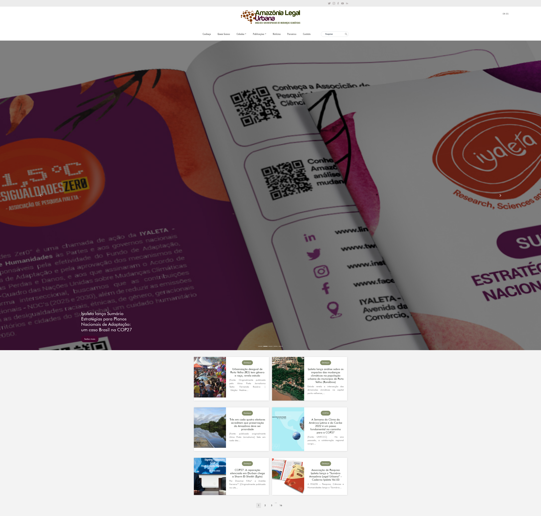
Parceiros (291, 34)
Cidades (240, 34)
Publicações (258, 34)
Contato (307, 34)
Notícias (277, 34)
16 (281, 505)
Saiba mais (89, 339)
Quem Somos (224, 34)
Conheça (207, 34)
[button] (40, 195)
